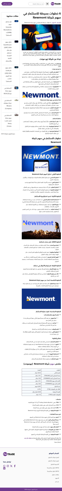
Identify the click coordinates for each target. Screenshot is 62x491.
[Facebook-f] (15, 466)
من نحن (57, 481)
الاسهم (54, 22)
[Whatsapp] (4, 466)
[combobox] (36, 3)
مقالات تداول (55, 474)
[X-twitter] (11, 466)
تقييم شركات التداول (53, 461)
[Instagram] (8, 466)
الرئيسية (59, 22)
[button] (47, 3)
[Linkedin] (4, 468)
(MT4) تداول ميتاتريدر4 (53, 467)
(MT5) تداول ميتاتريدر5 (53, 471)
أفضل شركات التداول (53, 457)
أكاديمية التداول (55, 464)
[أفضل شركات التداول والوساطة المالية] (55, 4)
